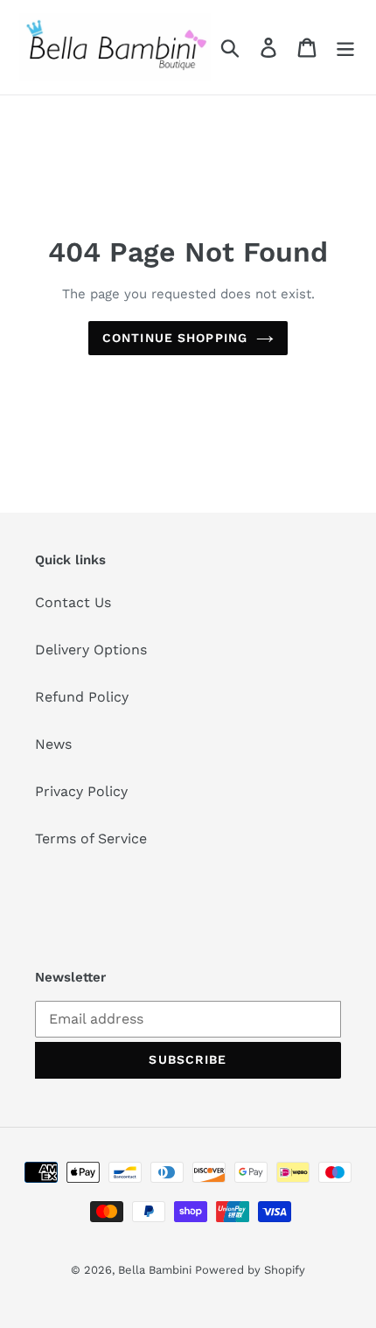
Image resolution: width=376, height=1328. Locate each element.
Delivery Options (91, 649)
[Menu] (345, 47)
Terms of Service (91, 838)
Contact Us (73, 602)
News (53, 744)
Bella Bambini (156, 1269)
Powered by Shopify (250, 1269)
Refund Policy (82, 696)
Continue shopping (174, 338)
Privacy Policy (81, 791)
